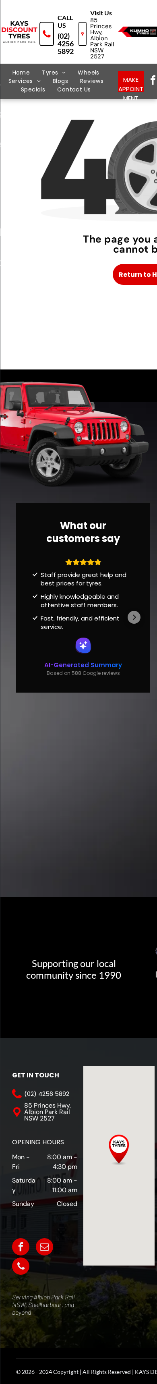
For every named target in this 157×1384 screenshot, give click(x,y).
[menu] (12, 22)
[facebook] (20, 1247)
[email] (44, 1247)
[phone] (20, 1267)
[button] (32, 617)
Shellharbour (45, 1304)
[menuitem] (21, 72)
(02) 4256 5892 (66, 43)
